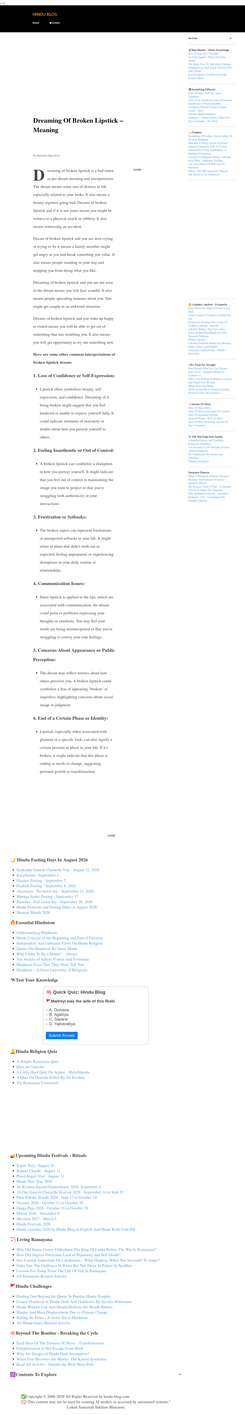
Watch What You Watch (201, 385)
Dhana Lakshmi (196, 339)
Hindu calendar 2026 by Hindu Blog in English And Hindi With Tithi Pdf (75, 1229)
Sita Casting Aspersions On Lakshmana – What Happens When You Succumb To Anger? (88, 1260)
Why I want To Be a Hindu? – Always (46, 953)
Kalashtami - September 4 (37, 875)
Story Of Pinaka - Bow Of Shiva (205, 418)
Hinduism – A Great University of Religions (52, 969)
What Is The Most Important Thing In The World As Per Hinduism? (208, 172)
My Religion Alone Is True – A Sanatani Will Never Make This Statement (209, 488)
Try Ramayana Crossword (37, 1082)
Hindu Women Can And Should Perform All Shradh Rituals (64, 1306)
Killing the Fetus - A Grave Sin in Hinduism (52, 1317)
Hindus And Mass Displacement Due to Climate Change (62, 1312)
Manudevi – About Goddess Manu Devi (209, 117)
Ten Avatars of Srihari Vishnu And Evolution (52, 959)
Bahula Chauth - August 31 (38, 1170)
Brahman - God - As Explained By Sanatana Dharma (206, 498)
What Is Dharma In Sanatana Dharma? (208, 476)
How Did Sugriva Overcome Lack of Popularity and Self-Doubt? (68, 1254)
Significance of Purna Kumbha (204, 103)
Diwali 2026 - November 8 (37, 1213)
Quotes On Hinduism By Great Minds (46, 948)
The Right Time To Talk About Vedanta (209, 64)
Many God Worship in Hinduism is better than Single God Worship (210, 380)
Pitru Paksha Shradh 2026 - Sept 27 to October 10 (56, 1197)
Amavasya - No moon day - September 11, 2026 (55, 891)
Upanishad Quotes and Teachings (206, 440)
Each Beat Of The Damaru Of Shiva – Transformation (60, 1343)
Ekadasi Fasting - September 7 (41, 880)
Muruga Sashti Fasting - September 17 (47, 896)
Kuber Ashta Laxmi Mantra (203, 346)
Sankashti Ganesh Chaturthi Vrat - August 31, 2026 (57, 869)
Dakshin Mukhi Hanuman (202, 114)
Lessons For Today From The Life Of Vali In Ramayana (61, 1270)
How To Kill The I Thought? (203, 53)
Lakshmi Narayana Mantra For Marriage (209, 343)
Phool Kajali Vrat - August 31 (40, 1176)
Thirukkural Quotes (198, 461)
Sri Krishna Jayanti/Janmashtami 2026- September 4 (58, 1186)
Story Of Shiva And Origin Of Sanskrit (209, 411)
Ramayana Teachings (199, 443)
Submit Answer (61, 1035)
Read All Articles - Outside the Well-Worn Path (55, 1364)
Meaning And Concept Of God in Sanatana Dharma (206, 481)
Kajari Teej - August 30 (35, 1165)
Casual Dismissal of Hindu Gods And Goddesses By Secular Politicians (74, 1301)
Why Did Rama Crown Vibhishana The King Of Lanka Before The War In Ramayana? (86, 1249)
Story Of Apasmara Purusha (203, 414)
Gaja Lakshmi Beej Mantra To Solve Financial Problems (207, 334)
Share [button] (137, 170)
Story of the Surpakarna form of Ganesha (210, 100)
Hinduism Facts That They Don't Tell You (50, 964)
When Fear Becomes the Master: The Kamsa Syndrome (61, 1359)
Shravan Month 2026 (33, 912)
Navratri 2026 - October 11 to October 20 (49, 1202)
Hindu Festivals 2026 (33, 1224)
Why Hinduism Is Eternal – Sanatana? (208, 493)
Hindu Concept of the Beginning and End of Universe (59, 937)
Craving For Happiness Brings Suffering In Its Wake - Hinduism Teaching (209, 158)
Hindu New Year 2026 (34, 1181)
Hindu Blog (44, 15)
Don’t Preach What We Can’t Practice (208, 368)
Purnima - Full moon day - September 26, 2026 (54, 901)
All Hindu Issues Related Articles (43, 1322)
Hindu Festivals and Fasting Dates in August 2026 (56, 907)
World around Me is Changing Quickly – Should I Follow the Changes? (210, 390)
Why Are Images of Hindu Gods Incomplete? (53, 1353)
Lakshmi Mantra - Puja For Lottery (206, 329)
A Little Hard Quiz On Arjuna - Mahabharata (53, 1072)
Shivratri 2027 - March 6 (36, 1218)
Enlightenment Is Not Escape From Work (49, 1348)
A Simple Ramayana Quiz (37, 1061)
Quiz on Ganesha (30, 1066)
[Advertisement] (96, 61)
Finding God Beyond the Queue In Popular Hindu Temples (63, 1296)
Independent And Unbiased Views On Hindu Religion (59, 943)
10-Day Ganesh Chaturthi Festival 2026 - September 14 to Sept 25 (70, 1192)
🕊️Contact (54, 23)
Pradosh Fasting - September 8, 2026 (46, 885)
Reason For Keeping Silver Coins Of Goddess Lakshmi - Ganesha (207, 323)
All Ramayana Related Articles (41, 1276)
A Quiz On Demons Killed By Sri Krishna (50, 1077)
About (35, 23)
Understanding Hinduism (36, 932)
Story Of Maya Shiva (199, 407)
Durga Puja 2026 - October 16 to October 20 (52, 1208)
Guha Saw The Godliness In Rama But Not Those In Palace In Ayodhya (74, 1265)
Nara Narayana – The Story (203, 121)
